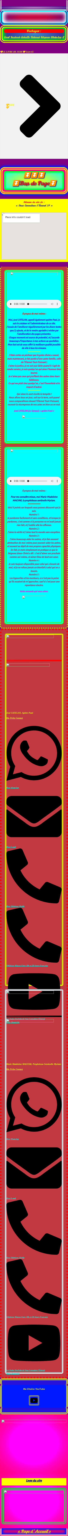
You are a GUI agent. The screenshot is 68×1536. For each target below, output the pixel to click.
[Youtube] (34, 1400)
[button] (6, 37)
